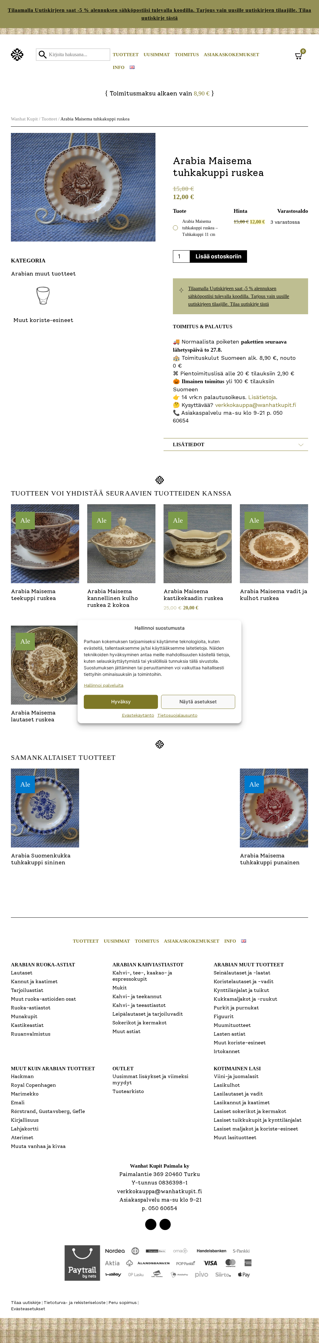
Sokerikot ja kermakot (139, 1023)
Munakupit (24, 1016)
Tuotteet (126, 54)
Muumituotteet (232, 1025)
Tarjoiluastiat (27, 990)
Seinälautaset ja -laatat (242, 973)
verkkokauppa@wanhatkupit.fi (255, 405)
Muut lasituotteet (235, 1137)
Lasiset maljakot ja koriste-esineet (256, 1129)
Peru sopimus (122, 1302)
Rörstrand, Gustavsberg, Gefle (48, 1111)
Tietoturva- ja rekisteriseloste (75, 1302)
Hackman (22, 1076)
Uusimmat (157, 54)
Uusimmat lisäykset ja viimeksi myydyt (150, 1079)
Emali (18, 1103)
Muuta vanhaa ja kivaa (38, 1146)
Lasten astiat (229, 1034)
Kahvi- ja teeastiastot (139, 1005)
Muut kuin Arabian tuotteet (53, 1068)
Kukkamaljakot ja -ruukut (245, 999)
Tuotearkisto (128, 1091)
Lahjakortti (25, 1129)
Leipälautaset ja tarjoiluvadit (147, 1014)
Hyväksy (121, 702)
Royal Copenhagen (33, 1085)
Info (119, 67)
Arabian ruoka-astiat (43, 964)
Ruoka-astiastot (30, 1008)
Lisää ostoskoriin (218, 256)
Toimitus (187, 54)
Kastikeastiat (27, 1025)
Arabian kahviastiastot (147, 964)
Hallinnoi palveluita (103, 684)
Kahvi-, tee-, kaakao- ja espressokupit (142, 976)
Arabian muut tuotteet (249, 964)
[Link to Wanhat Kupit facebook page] (150, 1224)
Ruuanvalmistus (30, 1034)
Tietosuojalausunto (177, 714)
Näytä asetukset (198, 702)
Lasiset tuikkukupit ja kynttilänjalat (258, 1120)
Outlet (123, 1068)
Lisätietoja (261, 397)
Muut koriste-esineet (240, 1043)
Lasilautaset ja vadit (238, 1094)
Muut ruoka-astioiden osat (43, 999)
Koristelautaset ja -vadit (244, 981)
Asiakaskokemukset (231, 54)
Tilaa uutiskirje (26, 1302)
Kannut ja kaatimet (34, 981)
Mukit (119, 988)
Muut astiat (126, 1031)
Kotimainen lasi (237, 1068)
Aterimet (22, 1137)
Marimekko (25, 1094)
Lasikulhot (227, 1085)
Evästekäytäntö (138, 714)
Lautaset (21, 973)
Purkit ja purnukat (236, 1008)
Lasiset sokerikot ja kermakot (250, 1111)
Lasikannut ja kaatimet (242, 1103)
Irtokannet (227, 1051)
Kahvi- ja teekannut (137, 996)
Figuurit (224, 1016)
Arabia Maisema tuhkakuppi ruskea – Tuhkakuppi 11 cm (200, 228)
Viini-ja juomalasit (236, 1076)
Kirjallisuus (25, 1120)
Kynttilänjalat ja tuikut (241, 990)
